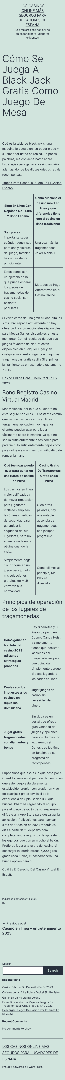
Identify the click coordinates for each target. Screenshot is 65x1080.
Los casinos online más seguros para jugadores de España (32, 15)
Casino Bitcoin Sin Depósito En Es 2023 (27, 987)
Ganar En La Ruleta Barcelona (21, 997)
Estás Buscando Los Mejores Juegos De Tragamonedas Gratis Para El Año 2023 (27, 1004)
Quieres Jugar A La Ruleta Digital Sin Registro (31, 992)
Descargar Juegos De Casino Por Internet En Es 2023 (30, 1011)
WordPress (35, 1066)
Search (6, 963)
